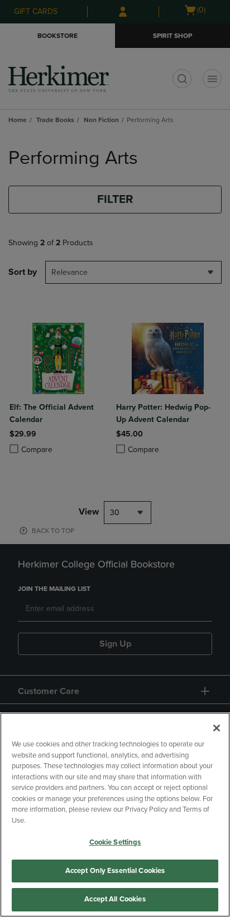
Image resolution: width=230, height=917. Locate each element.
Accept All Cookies (114, 899)
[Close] (216, 728)
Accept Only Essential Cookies (115, 870)
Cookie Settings (115, 842)
